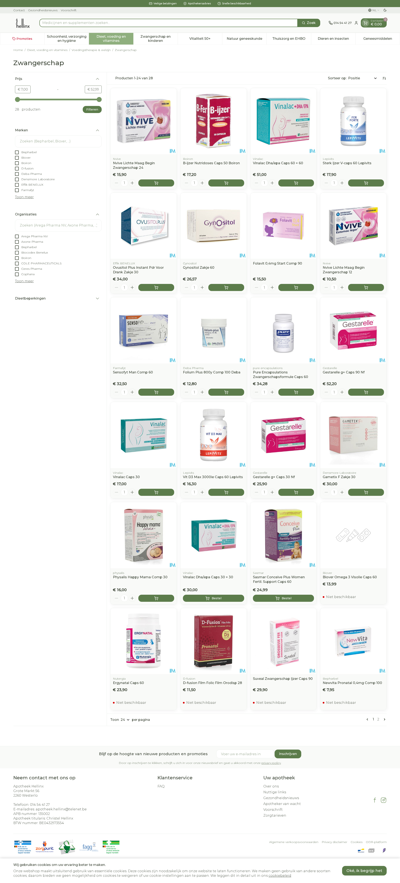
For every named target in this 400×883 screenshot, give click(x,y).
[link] (368, 719)
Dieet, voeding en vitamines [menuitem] (114, 39)
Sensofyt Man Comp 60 (133, 372)
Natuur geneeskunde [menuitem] (246, 40)
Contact (19, 10)
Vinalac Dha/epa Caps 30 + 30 (208, 577)
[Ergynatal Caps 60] (143, 641)
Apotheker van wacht (282, 804)
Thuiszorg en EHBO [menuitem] (291, 40)
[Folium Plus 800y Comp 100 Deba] (213, 330)
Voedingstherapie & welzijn (91, 50)
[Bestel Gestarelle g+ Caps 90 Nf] (366, 392)
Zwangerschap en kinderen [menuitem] (159, 39)
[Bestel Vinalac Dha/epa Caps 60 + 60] (296, 183)
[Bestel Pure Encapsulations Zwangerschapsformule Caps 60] (296, 392)
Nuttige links (274, 792)
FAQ (161, 786)
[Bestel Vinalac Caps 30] (156, 492)
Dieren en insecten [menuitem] (336, 40)
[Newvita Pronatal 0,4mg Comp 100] (353, 641)
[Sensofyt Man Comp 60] (143, 330)
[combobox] (168, 23)
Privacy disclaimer (334, 842)
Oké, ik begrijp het (364, 870)
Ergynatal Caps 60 (128, 683)
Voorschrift (68, 10)
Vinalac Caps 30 (126, 477)
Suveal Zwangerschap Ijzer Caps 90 (283, 679)
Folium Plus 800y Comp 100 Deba (211, 372)
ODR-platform (376, 842)
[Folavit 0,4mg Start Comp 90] (283, 226)
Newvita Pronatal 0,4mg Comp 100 (352, 683)
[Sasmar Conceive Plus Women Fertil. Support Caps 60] (283, 535)
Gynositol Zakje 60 (198, 268)
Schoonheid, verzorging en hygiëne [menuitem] (68, 39)
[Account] (356, 23)
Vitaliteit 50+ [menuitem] (205, 40)
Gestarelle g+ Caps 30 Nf (274, 477)
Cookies (356, 842)
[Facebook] (375, 800)
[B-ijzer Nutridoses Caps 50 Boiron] (213, 121)
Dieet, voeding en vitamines (47, 50)
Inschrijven (288, 754)
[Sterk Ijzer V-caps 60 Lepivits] (353, 121)
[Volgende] (384, 719)
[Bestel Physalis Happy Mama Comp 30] (156, 598)
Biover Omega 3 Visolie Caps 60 (350, 577)
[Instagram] (383, 800)
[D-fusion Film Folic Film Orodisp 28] (213, 641)
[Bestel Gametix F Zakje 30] (366, 492)
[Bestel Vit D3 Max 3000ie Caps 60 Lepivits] (226, 492)
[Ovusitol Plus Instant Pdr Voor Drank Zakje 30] (143, 226)
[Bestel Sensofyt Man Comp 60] (156, 392)
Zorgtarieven (274, 815)
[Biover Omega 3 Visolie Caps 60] (353, 535)
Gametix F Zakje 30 (339, 477)
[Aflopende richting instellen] (384, 78)
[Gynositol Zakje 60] (213, 226)
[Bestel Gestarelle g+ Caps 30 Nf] (296, 492)
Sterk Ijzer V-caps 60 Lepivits (347, 163)
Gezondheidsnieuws (43, 10)
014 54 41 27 (40, 805)
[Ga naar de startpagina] (22, 23)
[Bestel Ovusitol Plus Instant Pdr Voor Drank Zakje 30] (156, 287)
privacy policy (271, 763)
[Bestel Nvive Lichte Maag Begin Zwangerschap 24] (156, 183)
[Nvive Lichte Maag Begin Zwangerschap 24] (143, 121)
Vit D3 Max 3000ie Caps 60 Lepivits (213, 477)
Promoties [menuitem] (24, 39)
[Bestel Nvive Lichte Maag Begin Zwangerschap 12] (366, 287)
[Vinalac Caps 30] (143, 435)
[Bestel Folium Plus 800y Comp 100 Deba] (226, 392)
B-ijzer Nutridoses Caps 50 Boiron (211, 163)
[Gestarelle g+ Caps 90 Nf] (353, 330)
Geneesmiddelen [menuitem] (381, 40)
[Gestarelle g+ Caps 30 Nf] (283, 435)
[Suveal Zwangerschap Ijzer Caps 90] (283, 641)
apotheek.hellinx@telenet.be (61, 809)
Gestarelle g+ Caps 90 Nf (344, 372)
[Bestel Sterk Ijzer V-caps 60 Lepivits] (366, 183)
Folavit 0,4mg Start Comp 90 (277, 263)
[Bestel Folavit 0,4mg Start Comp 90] (296, 287)
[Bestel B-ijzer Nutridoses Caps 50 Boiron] (226, 183)
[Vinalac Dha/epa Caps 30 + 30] (213, 535)
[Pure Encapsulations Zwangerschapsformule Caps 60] (283, 330)
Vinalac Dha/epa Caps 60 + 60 (278, 163)
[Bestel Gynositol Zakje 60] (226, 287)
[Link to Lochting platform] (384, 850)
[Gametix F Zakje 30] (353, 435)
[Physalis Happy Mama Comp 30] (143, 535)
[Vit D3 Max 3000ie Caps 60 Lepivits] (213, 435)
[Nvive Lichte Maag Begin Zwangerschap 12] (353, 226)
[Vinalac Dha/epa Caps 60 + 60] (283, 121)
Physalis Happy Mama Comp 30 (140, 577)
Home (18, 50)
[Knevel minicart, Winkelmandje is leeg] (365, 23)
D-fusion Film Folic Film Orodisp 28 (212, 683)
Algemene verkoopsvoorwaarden (293, 842)
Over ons (271, 786)
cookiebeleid (280, 876)
